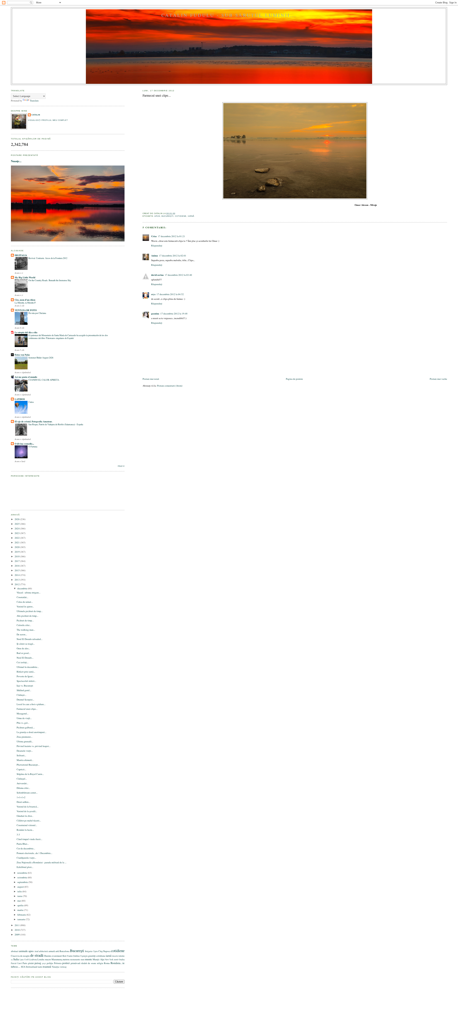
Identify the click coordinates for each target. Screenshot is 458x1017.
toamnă (47, 966)
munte (88, 959)
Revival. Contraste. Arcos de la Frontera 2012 (47, 258)
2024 (17, 528)
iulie (19, 891)
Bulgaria (88, 951)
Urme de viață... (24, 718)
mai (19, 900)
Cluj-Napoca (104, 951)
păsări (31, 963)
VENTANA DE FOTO (26, 310)
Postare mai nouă (151, 378)
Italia (16, 959)
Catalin (35, 115)
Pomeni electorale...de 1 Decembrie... (34, 853)
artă (57, 951)
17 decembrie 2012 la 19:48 (173, 313)
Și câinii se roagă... (26, 643)
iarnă (191, 216)
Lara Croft (24, 959)
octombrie (22, 877)
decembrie (22, 588)
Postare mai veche (438, 378)
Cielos (31, 402)
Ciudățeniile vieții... (26, 857)
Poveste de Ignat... (25, 676)
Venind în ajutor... (25, 606)
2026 (17, 519)
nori (116, 959)
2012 (17, 584)
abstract (14, 951)
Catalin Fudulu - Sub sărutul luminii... (229, 15)
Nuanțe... (16, 161)
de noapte (25, 955)
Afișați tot (121, 466)
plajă (44, 963)
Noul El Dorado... (25, 657)
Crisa (154, 236)
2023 (17, 533)
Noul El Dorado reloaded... (29, 639)
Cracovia (15, 955)
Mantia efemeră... (25, 760)
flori (64, 955)
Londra (40, 959)
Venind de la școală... (27, 811)
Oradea (122, 959)
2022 (17, 537)
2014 (17, 575)
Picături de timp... (25, 620)
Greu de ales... (23, 648)
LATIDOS (20, 399)
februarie (21, 914)
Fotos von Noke (22, 354)
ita (12, 959)
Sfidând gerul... (24, 690)
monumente (75, 959)
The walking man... (26, 629)
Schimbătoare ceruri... (27, 792)
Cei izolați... (22, 662)
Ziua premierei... (24, 736)
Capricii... (21, 769)
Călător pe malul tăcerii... (29, 820)
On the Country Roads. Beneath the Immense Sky (49, 280)
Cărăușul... (22, 778)
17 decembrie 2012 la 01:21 (171, 236)
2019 (17, 551)
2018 (17, 556)
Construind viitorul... (27, 825)
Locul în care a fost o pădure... (31, 704)
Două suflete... (23, 802)
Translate (34, 100)
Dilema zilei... (23, 788)
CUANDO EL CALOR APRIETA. (44, 379)
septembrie (22, 882)
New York (109, 959)
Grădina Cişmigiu (80, 956)
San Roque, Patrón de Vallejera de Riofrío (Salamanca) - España (55, 424)
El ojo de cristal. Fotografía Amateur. (33, 421)
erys (153, 294)
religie (100, 963)
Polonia (58, 963)
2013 (17, 579)
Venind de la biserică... (27, 806)
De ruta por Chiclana (37, 313)
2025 (17, 523)
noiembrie (22, 872)
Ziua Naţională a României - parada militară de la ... (41, 862)
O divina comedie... (24, 443)
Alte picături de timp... (27, 615)
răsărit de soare (88, 963)
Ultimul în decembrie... (28, 667)
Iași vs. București (25, 685)
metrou (66, 959)
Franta (69, 956)
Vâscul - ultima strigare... (28, 592)
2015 (17, 570)
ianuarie (21, 919)
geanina (155, 313)
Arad (36, 951)
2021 (17, 542)
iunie (20, 896)
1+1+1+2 (21, 797)
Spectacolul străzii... (26, 681)
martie (20, 910)
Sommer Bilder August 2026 (40, 357)
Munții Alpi (98, 959)
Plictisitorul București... (28, 764)
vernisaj (63, 966)
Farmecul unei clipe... (157, 95)
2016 (17, 565)
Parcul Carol (16, 963)
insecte (115, 956)
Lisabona (33, 959)
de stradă (36, 955)
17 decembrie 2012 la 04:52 (170, 294)
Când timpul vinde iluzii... (29, 839)
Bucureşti (168, 216)
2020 (17, 547)
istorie (121, 955)
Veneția (55, 966)
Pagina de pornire (294, 378)
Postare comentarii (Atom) (169, 385)
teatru (40, 966)
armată (51, 951)
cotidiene (180, 216)
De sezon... (22, 634)
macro (48, 959)
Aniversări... (22, 783)
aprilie (20, 905)
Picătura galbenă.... (26, 727)
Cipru (95, 951)
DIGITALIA (21, 255)
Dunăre (47, 955)
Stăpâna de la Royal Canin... (30, 774)
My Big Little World (25, 277)
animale (23, 951)
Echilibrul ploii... (25, 867)
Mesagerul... (22, 713)
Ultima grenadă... (25, 741)
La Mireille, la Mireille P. (25, 302)
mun (82, 959)
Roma (107, 963)
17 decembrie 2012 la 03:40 (178, 274)
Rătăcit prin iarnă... (26, 671)
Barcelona (64, 951)
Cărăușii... (21, 694)
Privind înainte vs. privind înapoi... (33, 746)
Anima (154, 255)
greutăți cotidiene (96, 955)
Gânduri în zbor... (25, 815)
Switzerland (31, 966)
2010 (17, 929)
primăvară (75, 963)
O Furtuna (32, 446)
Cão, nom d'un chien (25, 299)
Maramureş (57, 959)
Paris (25, 963)
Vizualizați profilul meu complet (48, 120)
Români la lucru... (25, 829)
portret (66, 963)
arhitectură (43, 951)
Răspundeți (156, 245)
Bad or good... (23, 653)
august (20, 886)
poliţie (50, 963)
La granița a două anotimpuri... (31, 732)
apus (157, 216)
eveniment (57, 955)
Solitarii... (21, 755)
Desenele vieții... (25, 750)
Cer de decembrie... (26, 848)
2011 (17, 925)
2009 (17, 934)
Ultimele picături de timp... (30, 611)
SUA (23, 966)
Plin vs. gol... (23, 722)
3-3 (18, 834)
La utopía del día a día (26, 332)
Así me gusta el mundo (26, 376)
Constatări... (22, 597)
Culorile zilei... (24, 625)
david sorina (157, 274)
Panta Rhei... (23, 843)
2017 (17, 561)
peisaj (38, 963)
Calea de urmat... (25, 601)
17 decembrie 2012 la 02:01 (172, 255)
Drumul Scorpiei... (25, 699)
